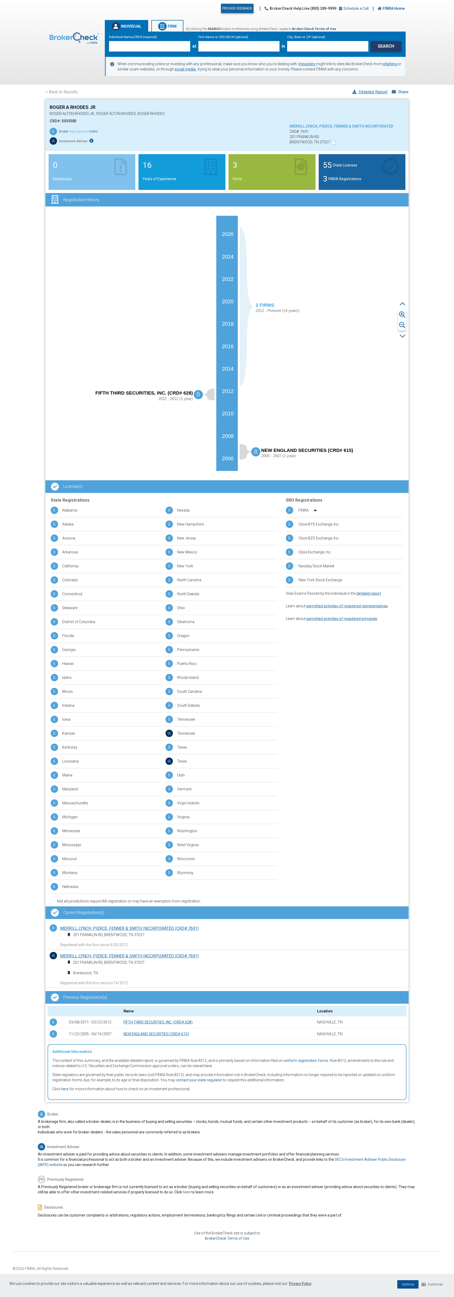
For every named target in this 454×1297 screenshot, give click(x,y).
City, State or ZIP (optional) (306, 37)
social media (185, 69)
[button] (432, 1284)
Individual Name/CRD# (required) (133, 37)
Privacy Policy (300, 1283)
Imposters (307, 64)
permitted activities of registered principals (341, 619)
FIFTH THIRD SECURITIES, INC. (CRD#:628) (158, 1022)
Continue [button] (408, 1284)
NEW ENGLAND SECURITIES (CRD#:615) (156, 1034)
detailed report (369, 593)
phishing (390, 64)
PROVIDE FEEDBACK (237, 8)
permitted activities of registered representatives (347, 606)
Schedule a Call (356, 8)
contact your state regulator (199, 1080)
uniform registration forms (306, 1060)
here (208, 1066)
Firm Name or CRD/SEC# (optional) (223, 37)
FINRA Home (394, 8)
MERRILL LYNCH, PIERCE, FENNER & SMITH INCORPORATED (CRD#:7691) (129, 928)
